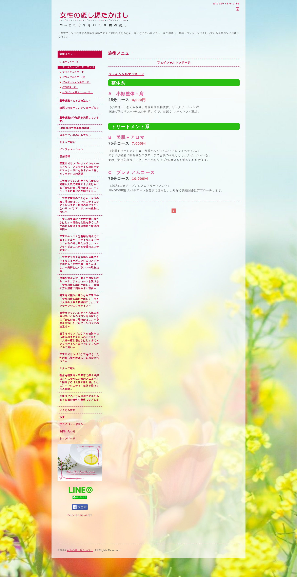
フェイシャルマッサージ (126, 74)
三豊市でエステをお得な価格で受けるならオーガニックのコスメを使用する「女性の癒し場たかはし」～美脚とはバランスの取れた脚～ (79, 264)
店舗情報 (65, 156)
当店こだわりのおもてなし (75, 135)
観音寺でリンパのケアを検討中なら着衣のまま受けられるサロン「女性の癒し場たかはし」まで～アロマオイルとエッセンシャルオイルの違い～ (79, 340)
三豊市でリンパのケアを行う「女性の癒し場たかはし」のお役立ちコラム (79, 358)
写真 (62, 417)
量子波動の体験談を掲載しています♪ (79, 119)
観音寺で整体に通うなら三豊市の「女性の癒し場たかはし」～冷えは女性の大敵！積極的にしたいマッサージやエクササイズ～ (79, 300)
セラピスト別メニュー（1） (77, 92)
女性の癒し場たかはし (80, 550)
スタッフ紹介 (67, 142)
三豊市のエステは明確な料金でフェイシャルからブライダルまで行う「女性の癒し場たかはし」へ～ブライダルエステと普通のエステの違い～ (79, 243)
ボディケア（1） (71, 62)
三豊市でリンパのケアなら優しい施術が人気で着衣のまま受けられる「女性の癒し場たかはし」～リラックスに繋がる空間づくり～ (79, 186)
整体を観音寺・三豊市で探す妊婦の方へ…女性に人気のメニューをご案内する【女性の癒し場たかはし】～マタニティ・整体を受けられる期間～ (79, 382)
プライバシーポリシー (73, 424)
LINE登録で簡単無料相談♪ (75, 128)
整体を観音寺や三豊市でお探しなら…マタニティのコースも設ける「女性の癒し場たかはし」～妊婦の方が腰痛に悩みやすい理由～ (79, 283)
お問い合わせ (67, 431)
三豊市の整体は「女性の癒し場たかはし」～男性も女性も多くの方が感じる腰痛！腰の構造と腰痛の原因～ (79, 224)
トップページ (67, 438)
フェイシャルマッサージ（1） (78, 67)
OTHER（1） (70, 87)
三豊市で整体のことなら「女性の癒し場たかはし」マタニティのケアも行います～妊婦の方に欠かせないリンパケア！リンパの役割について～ (79, 205)
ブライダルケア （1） (74, 77)
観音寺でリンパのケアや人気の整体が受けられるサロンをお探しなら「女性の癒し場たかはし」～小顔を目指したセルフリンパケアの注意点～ (79, 319)
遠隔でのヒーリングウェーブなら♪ (79, 109)
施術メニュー (67, 54)
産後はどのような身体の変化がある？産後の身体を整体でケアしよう (79, 399)
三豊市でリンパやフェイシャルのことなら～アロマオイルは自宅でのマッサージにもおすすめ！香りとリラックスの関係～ (79, 168)
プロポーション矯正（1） (76, 82)
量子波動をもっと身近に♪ (75, 100)
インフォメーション (71, 149)
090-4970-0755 (229, 3)
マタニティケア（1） (74, 72)
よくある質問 (67, 410)
